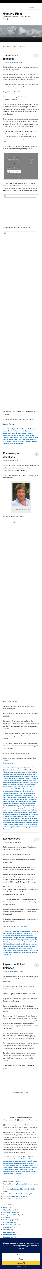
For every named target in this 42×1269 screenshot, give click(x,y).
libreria (5, 804)
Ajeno (5, 1207)
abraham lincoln (15, 770)
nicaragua (17, 808)
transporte (29, 1171)
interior (13, 944)
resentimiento (7, 950)
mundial (27, 806)
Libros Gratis (8, 1222)
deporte (30, 433)
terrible (32, 950)
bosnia (10, 776)
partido (24, 439)
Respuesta (18, 1174)
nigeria (23, 808)
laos (34, 799)
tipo (37, 950)
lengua (11, 439)
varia (10, 952)
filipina (20, 789)
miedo (26, 946)
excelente (30, 1163)
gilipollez (16, 437)
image (11, 793)
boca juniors (29, 431)
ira (18, 944)
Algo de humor (17, 429)
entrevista (20, 435)
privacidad (27, 814)
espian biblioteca (8, 787)
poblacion (17, 812)
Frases (24, 429)
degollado (6, 782)
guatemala (12, 791)
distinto (11, 940)
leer (9, 801)
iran (30, 795)
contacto (28, 778)
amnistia (6, 774)
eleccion (32, 785)
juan (32, 797)
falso (4, 942)
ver (34, 822)
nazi (11, 808)
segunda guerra (14, 820)
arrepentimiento (8, 935)
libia (29, 801)
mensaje (14, 946)
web (35, 825)
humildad (30, 942)
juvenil (11, 799)
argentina (13, 774)
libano (13, 801)
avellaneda (19, 1159)
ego (22, 940)
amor (30, 933)
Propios (10, 431)
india (35, 942)
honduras (30, 791)
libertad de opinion (22, 801)
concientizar (32, 1161)
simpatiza (28, 441)
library (34, 801)
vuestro (28, 952)
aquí (5, 701)
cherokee (22, 938)
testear (18, 1171)
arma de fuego (21, 774)
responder (6, 818)
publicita (11, 1169)
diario (31, 782)
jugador (35, 437)
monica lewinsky (13, 806)
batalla (30, 935)
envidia (26, 940)
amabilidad (18, 933)
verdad (15, 952)
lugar (9, 946)
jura (36, 797)
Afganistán (6, 772)
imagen (16, 793)
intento (5, 795)
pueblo (12, 816)
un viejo (5, 952)
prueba (5, 1169)
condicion (21, 778)
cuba (34, 780)
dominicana (20, 785)
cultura (5, 940)
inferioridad (7, 944)
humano (6, 793)
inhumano (31, 793)
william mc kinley (21, 827)
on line (9, 810)
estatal (10, 789)
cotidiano (25, 780)
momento (32, 946)
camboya (27, 776)
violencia (6, 443)
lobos (5, 946)
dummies (23, 1163)
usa (30, 822)
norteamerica (30, 808)
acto (23, 431)
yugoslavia (31, 827)
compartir (29, 938)
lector (5, 801)
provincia (34, 1167)
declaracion (23, 433)
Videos (25, 1157)
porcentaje (29, 812)
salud (22, 818)
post (4, 441)
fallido (16, 789)
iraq (34, 795)
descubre (26, 782)
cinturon (18, 1161)
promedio (35, 814)
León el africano (21, 926)
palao (18, 810)
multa (5, 1167)
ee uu (27, 785)
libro (10, 804)
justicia (5, 439)
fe (7, 942)
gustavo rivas (21, 791)
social (30, 820)
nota (4, 810)
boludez (5, 433)
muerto (22, 806)
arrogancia (18, 935)
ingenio (18, 1165)
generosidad (18, 942)
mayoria (23, 804)
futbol (11, 437)
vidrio (5, 825)
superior (27, 950)
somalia (35, 820)
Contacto (13, 40)
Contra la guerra (17, 768)
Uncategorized (8, 1237)
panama (23, 810)
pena (29, 439)
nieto (4, 948)
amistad (25, 933)
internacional (18, 795)
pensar (33, 439)
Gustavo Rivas (13, 13)
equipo (27, 435)
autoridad (11, 1159)
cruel (30, 780)
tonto (23, 1171)
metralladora (30, 804)
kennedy (16, 799)
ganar (11, 942)
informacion (24, 793)
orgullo (9, 948)
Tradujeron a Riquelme (10, 56)
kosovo (30, 799)
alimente (11, 933)
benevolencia (7, 938)
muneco (10, 1167)
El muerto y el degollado (11, 455)
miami (5, 806)
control (10, 780)
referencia (23, 816)
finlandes (6, 1165)
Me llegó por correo (10, 1224)
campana (6, 1161)
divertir (13, 785)
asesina (29, 774)
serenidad (16, 950)
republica (31, 816)
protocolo (6, 816)
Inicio (5, 40)
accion (5, 1159)
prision (9, 441)
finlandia (13, 1165)
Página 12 (32, 148)
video (5, 1174)
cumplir (16, 1163)
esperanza (33, 940)
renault (30, 1169)
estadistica (24, 787)
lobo (36, 944)
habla (24, 942)
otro (13, 948)
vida (36, 822)
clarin (15, 778)
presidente (6, 814)
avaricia (25, 935)
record (17, 816)
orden (14, 810)
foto (24, 789)
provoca (15, 441)
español (5, 437)
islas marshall (7, 797)
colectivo (24, 1161)
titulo (18, 822)
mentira (20, 946)
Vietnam (10, 825)
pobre (23, 812)
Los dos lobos (11, 838)
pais (20, 439)
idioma (25, 437)
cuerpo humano (8, 1163)
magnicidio (15, 804)
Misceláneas (7, 1227)
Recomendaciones (23, 931)
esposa (17, 787)
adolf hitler (25, 770)
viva (23, 952)
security (6, 820)
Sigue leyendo (9, 763)
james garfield (18, 797)
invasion (26, 795)
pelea (20, 948)
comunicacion (13, 433)
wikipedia (12, 827)
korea (25, 799)
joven (28, 797)
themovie (12, 822)
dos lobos (17, 940)
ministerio (29, 1165)
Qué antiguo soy (9, 1232)
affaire (31, 770)
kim (21, 799)
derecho (19, 782)
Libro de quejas (28, 768)
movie (36, 1165)
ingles (24, 1165)
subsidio (6, 822)
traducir (34, 441)
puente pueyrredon (21, 1169)
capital (12, 1161)
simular (13, 1171)
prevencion (14, 814)
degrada (13, 782)
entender (14, 435)
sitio (21, 950)
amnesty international (30, 772)
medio (16, 439)
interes (10, 795)
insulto (30, 437)
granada (6, 791)
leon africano (23, 944)
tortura (22, 822)
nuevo (21, 1167)
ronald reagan (15, 818)
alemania (14, 772)
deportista (6, 435)
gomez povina (31, 789)
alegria (5, 933)
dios (9, 785)
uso (34, 1171)
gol (21, 437)
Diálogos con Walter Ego (12, 1215)
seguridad (24, 820)
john (24, 797)
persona (6, 812)
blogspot (15, 938)
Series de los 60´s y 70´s (24, 1194)
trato (27, 822)
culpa (35, 938)
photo (11, 812)
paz (17, 948)
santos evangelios (31, 818)
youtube (10, 1174)
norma (16, 1167)
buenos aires (27, 1159)
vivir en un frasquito (27, 825)
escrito (32, 435)
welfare (5, 827)
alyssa (20, 772)
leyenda (31, 944)
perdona (33, 810)
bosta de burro (18, 776)
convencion (17, 780)
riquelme (21, 441)
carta (11, 778)
